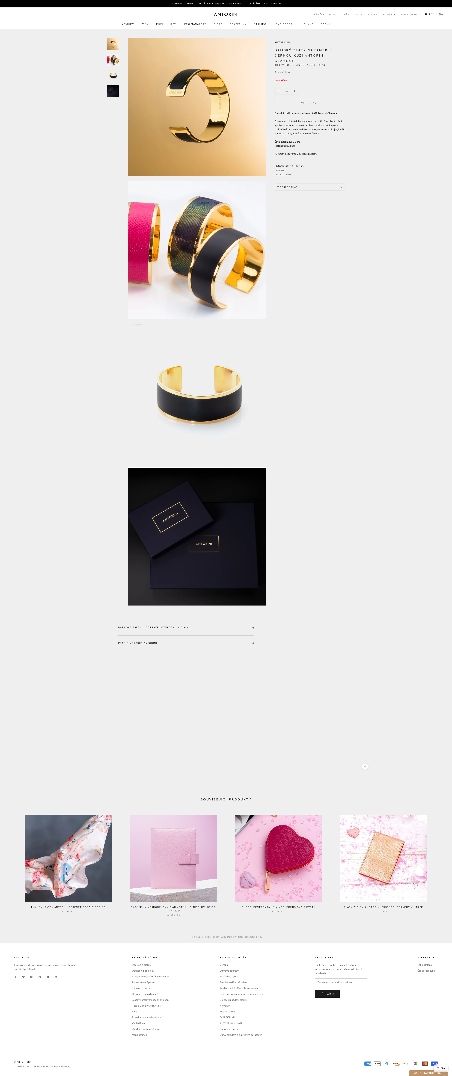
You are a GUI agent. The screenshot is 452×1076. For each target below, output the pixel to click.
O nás (345, 15)
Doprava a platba (141, 965)
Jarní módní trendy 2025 (212, 936)
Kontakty (389, 15)
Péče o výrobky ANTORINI (137, 643)
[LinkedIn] (56, 977)
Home (332, 15)
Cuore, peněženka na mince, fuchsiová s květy (279, 907)
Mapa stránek (139, 1035)
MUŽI (159, 24)
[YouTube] (48, 977)
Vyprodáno (310, 103)
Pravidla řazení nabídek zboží (147, 1017)
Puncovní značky (141, 988)
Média (358, 15)
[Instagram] (31, 977)
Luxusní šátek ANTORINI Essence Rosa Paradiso (68, 907)
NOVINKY (127, 24)
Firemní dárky (227, 1011)
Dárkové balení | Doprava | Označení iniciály (153, 627)
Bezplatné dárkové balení (233, 982)
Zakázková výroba (229, 976)
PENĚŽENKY (238, 24)
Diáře (218, 24)
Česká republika (426, 970)
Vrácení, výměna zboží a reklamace (150, 976)
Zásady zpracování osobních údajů (150, 1000)
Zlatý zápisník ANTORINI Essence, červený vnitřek (383, 907)
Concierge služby (229, 1029)
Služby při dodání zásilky (233, 1000)
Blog (134, 1011)
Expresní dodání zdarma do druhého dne (242, 994)
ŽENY (145, 24)
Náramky (279, 170)
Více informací (288, 187)
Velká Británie (424, 965)
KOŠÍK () (436, 14)
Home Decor (283, 24)
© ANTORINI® (22, 1062)
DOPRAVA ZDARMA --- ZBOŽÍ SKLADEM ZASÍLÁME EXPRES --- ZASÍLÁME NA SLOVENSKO (226, 4)
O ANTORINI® (228, 1017)
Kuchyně (307, 24)
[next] (441, 862)
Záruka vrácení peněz (143, 982)
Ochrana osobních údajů (145, 994)
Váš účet (318, 15)
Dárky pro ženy (283, 174)
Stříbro (260, 24)
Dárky (326, 24)
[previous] (11, 862)
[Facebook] (15, 977)
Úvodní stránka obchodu (145, 1029)
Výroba (372, 15)
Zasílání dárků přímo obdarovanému (239, 988)
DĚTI (173, 24)
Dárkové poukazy (229, 970)
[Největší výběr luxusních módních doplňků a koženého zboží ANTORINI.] (226, 14)
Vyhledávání (409, 15)
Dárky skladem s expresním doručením (241, 1035)
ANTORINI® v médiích (232, 1023)
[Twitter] (23, 977)
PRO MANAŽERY (195, 24)
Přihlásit (327, 994)
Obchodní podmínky (143, 970)
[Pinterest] (39, 977)
